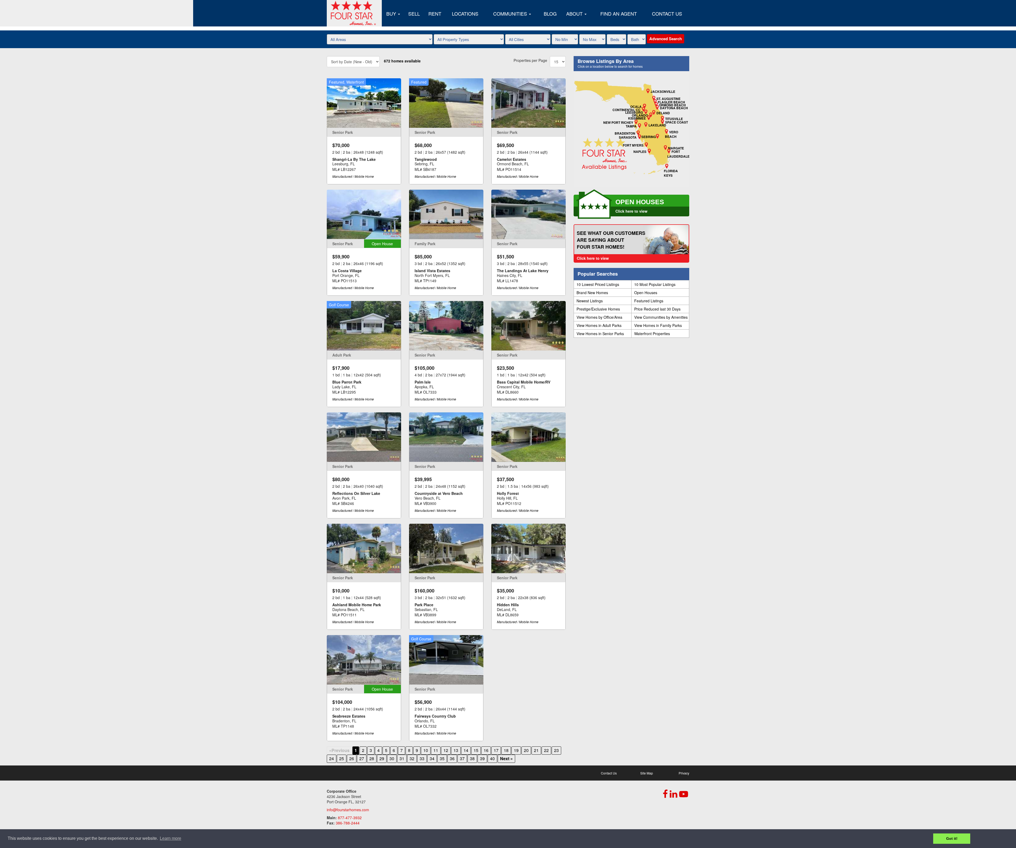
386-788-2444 (348, 823)
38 (472, 758)
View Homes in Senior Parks (600, 333)
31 (402, 758)
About (575, 13)
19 (516, 750)
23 (556, 750)
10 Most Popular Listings (654, 284)
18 (506, 750)
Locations (465, 13)
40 (492, 758)
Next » (506, 758)
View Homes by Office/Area (599, 317)
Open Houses (645, 292)
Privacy (684, 773)
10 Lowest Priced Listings (598, 284)
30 (391, 758)
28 (371, 758)
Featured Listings (648, 300)
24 (331, 758)
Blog (550, 13)
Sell (414, 13)
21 (536, 750)
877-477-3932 (350, 817)
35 (442, 758)
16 (486, 750)
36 (452, 758)
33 (422, 758)
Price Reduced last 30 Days (657, 309)
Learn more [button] (170, 838)
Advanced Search (665, 39)
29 (381, 758)
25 (341, 758)
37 (462, 758)
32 (412, 758)
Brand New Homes (592, 292)
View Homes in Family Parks (658, 325)
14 (466, 750)
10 (425, 750)
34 (432, 758)
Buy (391, 13)
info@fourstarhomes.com (348, 809)
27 (361, 758)
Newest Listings (590, 300)
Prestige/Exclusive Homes (598, 309)
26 (351, 758)
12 (445, 750)
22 (546, 750)
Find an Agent (618, 13)
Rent (434, 13)
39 (482, 758)
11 (435, 750)
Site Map (646, 773)
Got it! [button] (952, 838)
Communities (510, 13)
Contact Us (667, 13)
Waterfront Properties (652, 333)
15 (476, 750)
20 (526, 750)
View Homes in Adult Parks (599, 325)
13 (455, 750)
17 (496, 750)
